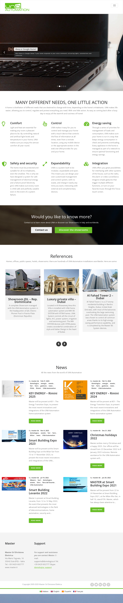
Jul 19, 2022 (44, 481)
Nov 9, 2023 (44, 433)
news (50, 389)
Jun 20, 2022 (106, 481)
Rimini (38, 391)
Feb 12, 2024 (106, 384)
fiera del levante (48, 485)
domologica (34, 386)
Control (56, 126)
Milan (32, 438)
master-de (35, 384)
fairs (36, 389)
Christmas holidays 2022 (103, 439)
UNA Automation (49, 391)
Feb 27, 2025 (44, 384)
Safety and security (23, 166)
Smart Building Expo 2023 (43, 445)
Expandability (60, 166)
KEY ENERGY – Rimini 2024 (104, 397)
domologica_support (43, 570)
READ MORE (36, 424)
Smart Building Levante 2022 (39, 494)
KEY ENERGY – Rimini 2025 (43, 397)
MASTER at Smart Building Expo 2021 (103, 486)
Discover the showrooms (73, 232)
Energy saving (101, 126)
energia (43, 386)
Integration (100, 166)
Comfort (16, 126)
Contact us (41, 232)
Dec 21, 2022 (106, 433)
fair (31, 389)
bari (39, 483)
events (51, 386)
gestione (43, 389)
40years (33, 483)
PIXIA (32, 391)
